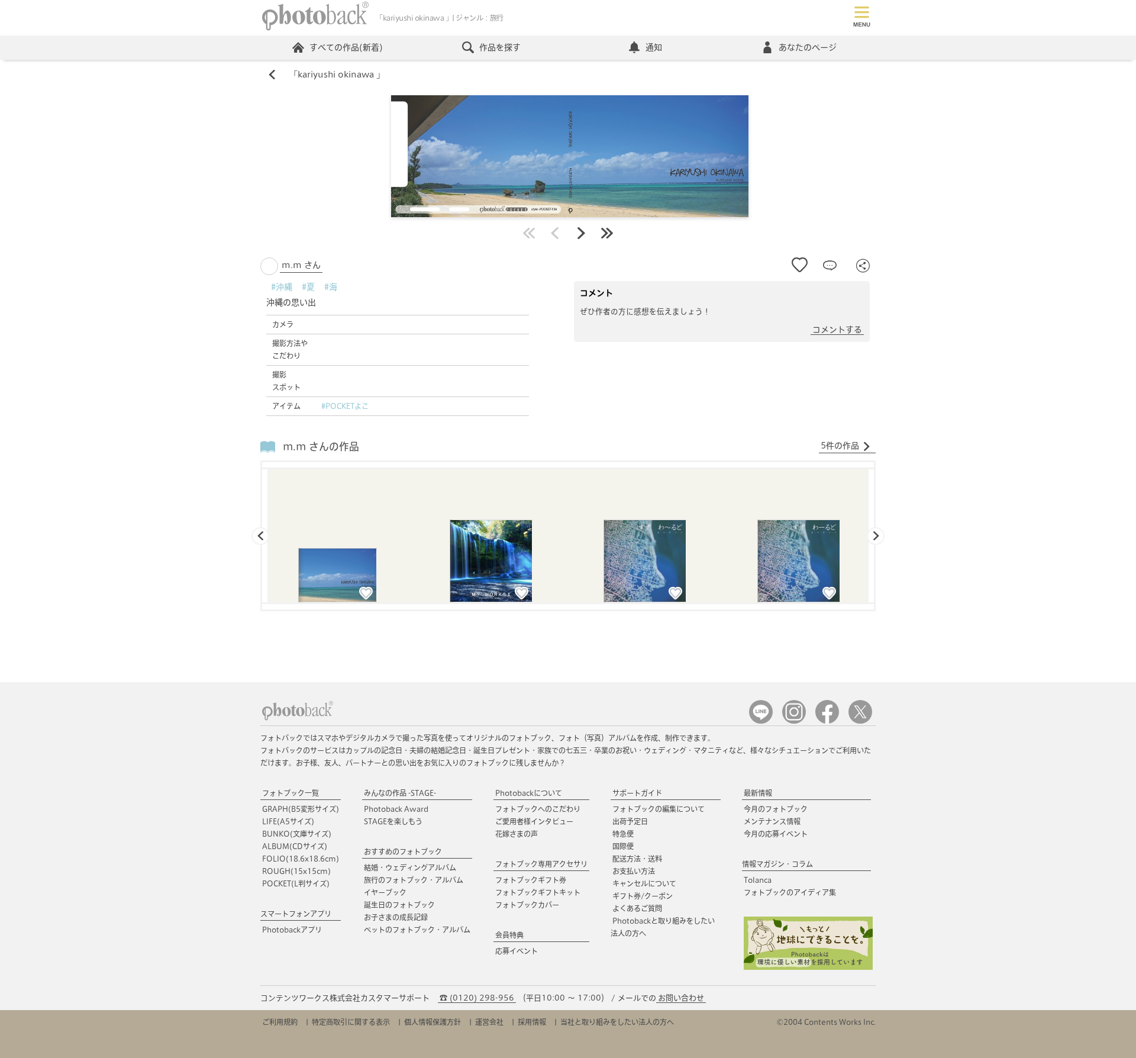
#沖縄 (281, 287)
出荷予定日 (630, 821)
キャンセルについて (644, 883)
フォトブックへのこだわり (537, 808)
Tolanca (758, 879)
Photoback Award (396, 808)
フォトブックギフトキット (537, 892)
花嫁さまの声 (516, 833)
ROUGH (296, 871)
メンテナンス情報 (772, 821)
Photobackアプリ (292, 929)
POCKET (296, 883)
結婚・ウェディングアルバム (410, 867)
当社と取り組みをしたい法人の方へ (617, 1021)
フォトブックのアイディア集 (790, 892)
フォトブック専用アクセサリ (541, 863)
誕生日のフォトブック (399, 904)
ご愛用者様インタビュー (534, 821)
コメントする (837, 329)
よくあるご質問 (637, 908)
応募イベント (516, 950)
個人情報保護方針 (432, 1021)
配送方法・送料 (637, 858)
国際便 (623, 846)
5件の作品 (840, 445)
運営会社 (489, 1021)
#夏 (308, 287)
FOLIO (300, 858)
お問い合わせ (681, 998)
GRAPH (300, 808)
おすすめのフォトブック (403, 851)
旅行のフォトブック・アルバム (413, 879)
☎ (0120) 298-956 (477, 998)
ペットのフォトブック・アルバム (417, 929)
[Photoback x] (860, 721)
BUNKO (296, 833)
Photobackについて (528, 792)
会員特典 (509, 934)
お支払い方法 (633, 871)
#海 (330, 287)
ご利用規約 (280, 1021)
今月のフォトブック (776, 808)
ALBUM (294, 846)
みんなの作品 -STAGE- (400, 792)
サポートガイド (637, 792)
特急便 (623, 833)
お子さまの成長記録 (396, 917)
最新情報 (758, 792)
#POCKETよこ (345, 405)
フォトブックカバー (527, 904)
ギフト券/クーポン (642, 895)
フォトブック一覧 (290, 792)
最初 (529, 233)
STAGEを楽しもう (393, 821)
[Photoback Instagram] (794, 721)
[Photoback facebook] (827, 721)
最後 (607, 233)
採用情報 (532, 1021)
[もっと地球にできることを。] (808, 967)
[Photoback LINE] (760, 721)
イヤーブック (385, 892)
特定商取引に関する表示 (351, 1021)
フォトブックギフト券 (530, 879)
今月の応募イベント (776, 833)
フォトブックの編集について (658, 808)
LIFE (288, 821)
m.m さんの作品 (321, 446)
